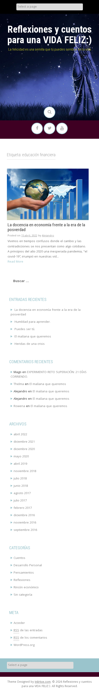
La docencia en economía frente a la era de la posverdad (46, 227)
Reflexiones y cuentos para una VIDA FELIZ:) (49, 34)
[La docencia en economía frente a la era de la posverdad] (48, 194)
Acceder (19, 623)
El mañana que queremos (33, 336)
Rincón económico (26, 587)
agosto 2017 (22, 493)
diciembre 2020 (24, 449)
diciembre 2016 (24, 515)
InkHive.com (43, 682)
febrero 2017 (23, 508)
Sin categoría (23, 595)
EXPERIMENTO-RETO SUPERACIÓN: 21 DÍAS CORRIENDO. (49, 374)
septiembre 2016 (25, 530)
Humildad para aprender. (32, 322)
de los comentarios (30, 637)
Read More (15, 262)
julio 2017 (20, 500)
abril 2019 (20, 464)
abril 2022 (20, 434)
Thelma (19, 384)
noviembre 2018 (25, 471)
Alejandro (48, 236)
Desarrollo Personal (28, 565)
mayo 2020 (21, 456)
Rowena (19, 406)
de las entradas (28, 630)
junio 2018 (21, 486)
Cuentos (19, 558)
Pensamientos (24, 572)
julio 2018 (20, 478)
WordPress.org (24, 645)
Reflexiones (22, 580)
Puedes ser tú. (25, 329)
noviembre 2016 (25, 522)
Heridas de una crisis (30, 344)
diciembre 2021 (24, 442)
